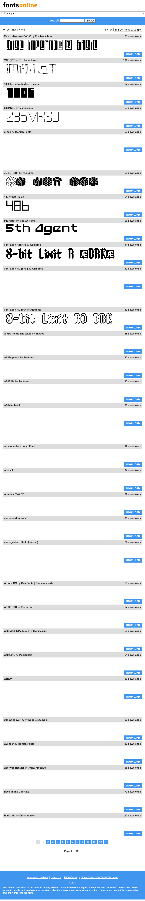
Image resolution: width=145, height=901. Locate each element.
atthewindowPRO (14, 720)
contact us (56, 877)
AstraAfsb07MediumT (16, 631)
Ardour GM (10, 583)
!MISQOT (9, 60)
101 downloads (132, 60)
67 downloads (133, 84)
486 (6, 196)
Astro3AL (9, 655)
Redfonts (29, 357)
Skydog (39, 333)
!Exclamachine (43, 36)
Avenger (9, 743)
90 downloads (133, 518)
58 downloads (133, 583)
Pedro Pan (27, 607)
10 (88, 842)
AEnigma (28, 173)
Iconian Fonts (23, 132)
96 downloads (133, 720)
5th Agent (9, 220)
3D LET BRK (11, 173)
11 (94, 842)
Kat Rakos (18, 196)
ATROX (8, 678)
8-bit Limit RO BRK (15, 309)
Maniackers (26, 108)
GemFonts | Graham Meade (37, 583)
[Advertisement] (72, 161)
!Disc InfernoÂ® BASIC (17, 36)
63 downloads (133, 36)
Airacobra (9, 446)
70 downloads (133, 791)
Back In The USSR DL (16, 791)
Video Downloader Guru (93, 877)
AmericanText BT (14, 494)
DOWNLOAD (133, 54)
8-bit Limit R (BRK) (15, 244)
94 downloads (133, 244)
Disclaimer (112, 877)
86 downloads (133, 678)
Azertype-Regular (14, 767)
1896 (6, 84)
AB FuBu (9, 381)
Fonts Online (70, 877)
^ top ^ (72, 882)
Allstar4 (8, 470)
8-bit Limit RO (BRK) (16, 268)
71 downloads (133, 542)
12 (100, 842)
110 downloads (132, 815)
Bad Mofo (9, 815)
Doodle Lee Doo (37, 720)
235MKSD (9, 108)
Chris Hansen (27, 815)
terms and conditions (37, 877)
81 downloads (133, 494)
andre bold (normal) (15, 518)
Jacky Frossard (37, 767)
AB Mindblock (12, 405)
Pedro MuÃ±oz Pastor (26, 84)
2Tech (7, 132)
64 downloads (133, 196)
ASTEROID (10, 607)
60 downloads (133, 357)
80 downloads (133, 309)
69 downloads (133, 108)
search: (54, 20)
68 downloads (133, 173)
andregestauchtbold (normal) (21, 542)
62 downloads (133, 268)
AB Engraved (11, 357)
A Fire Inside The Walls (17, 333)
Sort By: (109, 29)
